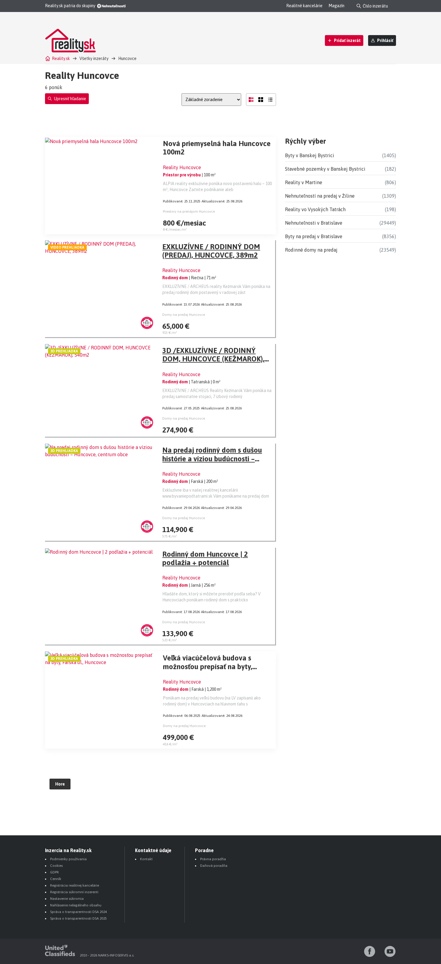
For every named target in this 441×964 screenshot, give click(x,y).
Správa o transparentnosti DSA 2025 (78, 918)
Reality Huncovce (182, 167)
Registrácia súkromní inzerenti (74, 892)
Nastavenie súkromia (67, 899)
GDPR (54, 872)
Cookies (56, 866)
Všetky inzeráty (94, 58)
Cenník (55, 879)
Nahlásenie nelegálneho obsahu (75, 905)
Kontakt (146, 859)
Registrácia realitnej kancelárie (74, 885)
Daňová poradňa (213, 866)
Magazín (336, 5)
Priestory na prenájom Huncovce (189, 211)
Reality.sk (61, 58)
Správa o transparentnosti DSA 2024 (78, 912)
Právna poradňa (213, 859)
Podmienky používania (68, 859)
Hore (60, 784)
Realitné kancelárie (304, 5)
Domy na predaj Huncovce (183, 315)
